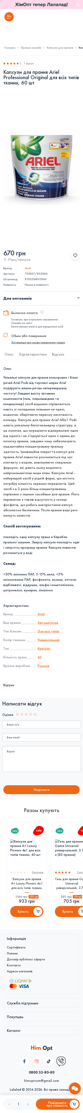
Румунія (43, 666)
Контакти (14, 965)
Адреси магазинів (20, 971)
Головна (9, 47)
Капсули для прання (60, 47)
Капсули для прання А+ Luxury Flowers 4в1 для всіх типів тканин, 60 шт (27, 883)
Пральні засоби (31, 47)
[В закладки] (75, 255)
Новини (12, 953)
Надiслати (42, 789)
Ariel (28, 268)
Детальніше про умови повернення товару (38, 342)
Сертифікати (16, 947)
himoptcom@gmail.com (41, 1081)
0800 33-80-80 (41, 1072)
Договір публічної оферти (26, 959)
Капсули (44, 648)
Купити (23, 911)
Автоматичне (48, 623)
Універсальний (49, 640)
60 (40, 657)
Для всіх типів (48, 631)
